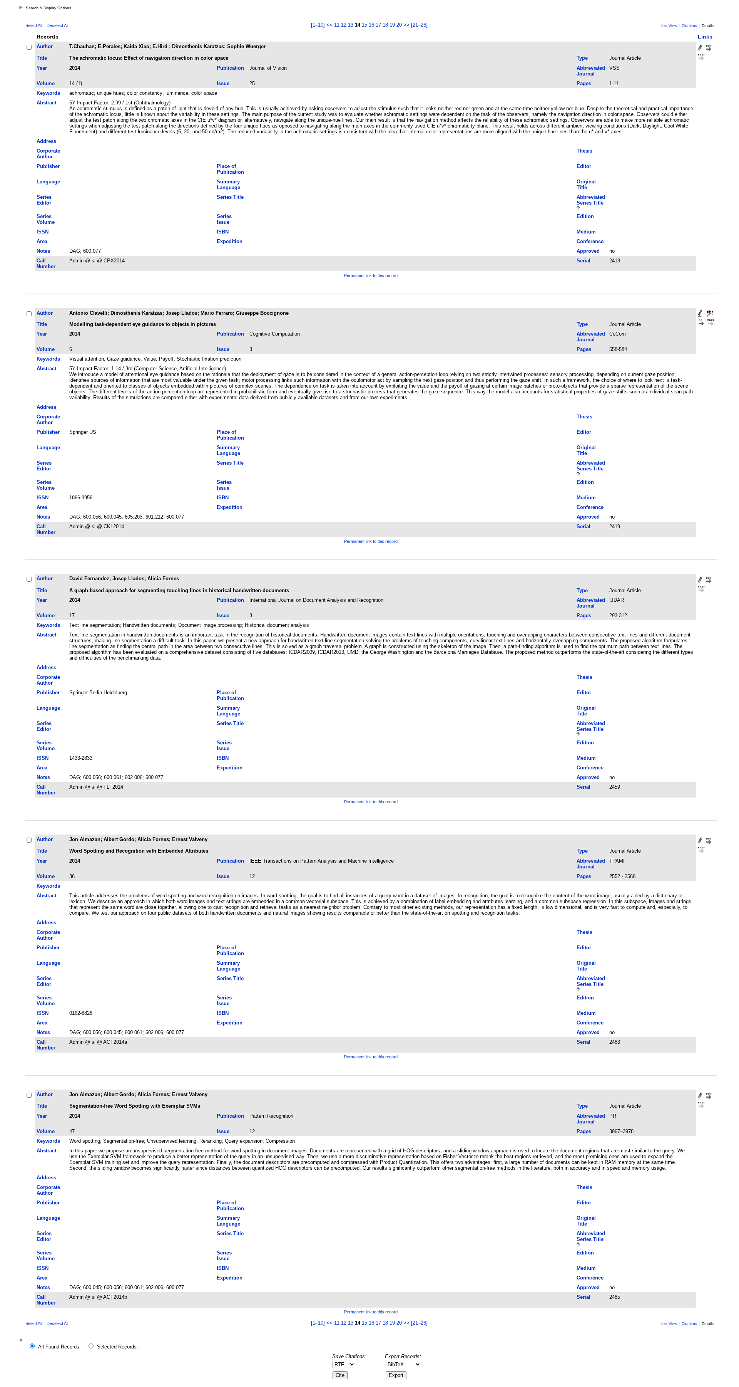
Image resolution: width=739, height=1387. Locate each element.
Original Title (586, 184)
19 (392, 25)
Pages (584, 83)
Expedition (229, 241)
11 (336, 25)
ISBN (223, 232)
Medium (586, 232)
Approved (588, 251)
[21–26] (419, 25)
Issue (223, 83)
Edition (585, 216)
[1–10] (318, 25)
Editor (584, 166)
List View (669, 26)
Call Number (46, 263)
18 (385, 25)
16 (371, 25)
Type (582, 58)
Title (42, 58)
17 (378, 25)
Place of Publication (230, 169)
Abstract (46, 103)
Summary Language (228, 184)
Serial (583, 261)
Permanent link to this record (371, 275)
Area (42, 241)
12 (343, 25)
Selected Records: (117, 1347)
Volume (46, 83)
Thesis (584, 151)
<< (329, 25)
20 (399, 25)
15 (364, 25)
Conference (590, 241)
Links (705, 37)
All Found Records (58, 1347)
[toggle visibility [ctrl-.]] (22, 1341)
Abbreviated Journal (591, 71)
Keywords (48, 93)
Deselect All (57, 25)
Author (45, 46)
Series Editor (44, 200)
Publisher (48, 166)
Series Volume (46, 219)
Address (46, 141)
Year (42, 68)
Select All (33, 25)
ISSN (42, 232)
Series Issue (224, 219)
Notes (43, 251)
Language (48, 182)
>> (406, 25)
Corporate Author (48, 154)
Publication (230, 68)
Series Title (230, 197)
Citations (689, 26)
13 (350, 25)
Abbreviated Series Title (591, 200)
